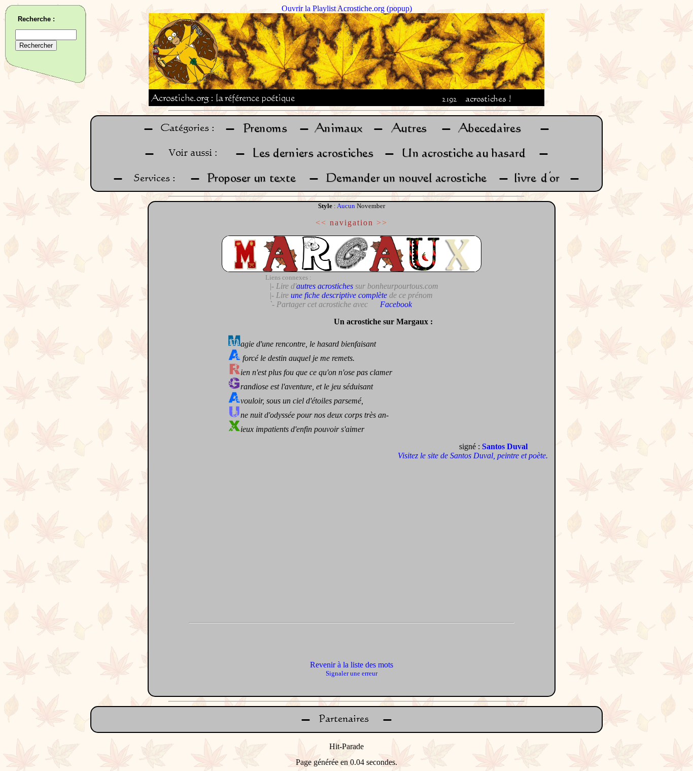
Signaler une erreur (351, 673)
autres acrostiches (324, 286)
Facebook (396, 304)
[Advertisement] (185, 464)
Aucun (346, 206)
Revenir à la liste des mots (351, 664)
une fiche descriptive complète (339, 295)
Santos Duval (505, 446)
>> (382, 222)
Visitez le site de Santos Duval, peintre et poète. (473, 455)
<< (321, 222)
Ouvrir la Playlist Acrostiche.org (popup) (347, 8)
